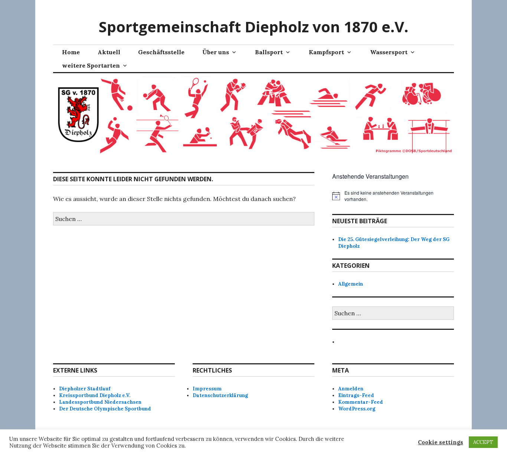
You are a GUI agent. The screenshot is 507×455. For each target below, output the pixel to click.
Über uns (215, 52)
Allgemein (350, 284)
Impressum (207, 389)
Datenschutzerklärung (220, 395)
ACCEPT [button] (483, 442)
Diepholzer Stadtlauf (84, 389)
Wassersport (389, 52)
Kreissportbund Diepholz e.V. (94, 395)
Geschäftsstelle (161, 52)
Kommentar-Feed (360, 402)
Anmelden (350, 389)
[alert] (393, 196)
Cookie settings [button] (440, 442)
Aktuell (109, 52)
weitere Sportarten (91, 65)
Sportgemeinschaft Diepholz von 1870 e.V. (253, 26)
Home (71, 52)
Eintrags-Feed (356, 395)
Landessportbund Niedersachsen (100, 402)
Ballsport (269, 52)
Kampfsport (326, 52)
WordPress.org (356, 409)
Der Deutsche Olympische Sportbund (105, 409)
